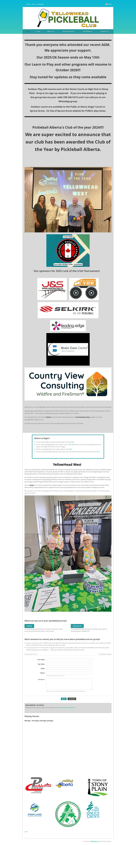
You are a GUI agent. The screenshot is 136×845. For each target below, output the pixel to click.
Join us (34, 4)
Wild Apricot (94, 841)
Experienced (77, 626)
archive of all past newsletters (65, 707)
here (72, 442)
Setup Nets (40, 4)
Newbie (29, 626)
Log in (109, 4)
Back (63, 699)
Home (28, 4)
